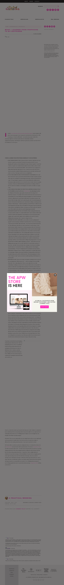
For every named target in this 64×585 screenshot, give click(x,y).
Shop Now (44, 307)
